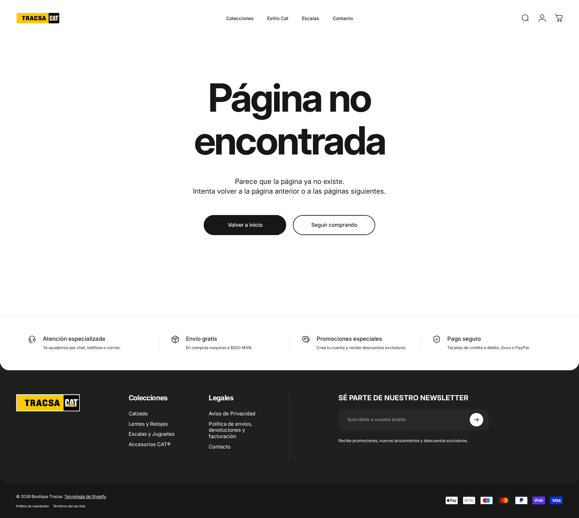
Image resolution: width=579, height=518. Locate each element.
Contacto (220, 447)
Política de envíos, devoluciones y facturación (230, 430)
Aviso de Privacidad (232, 414)
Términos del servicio (69, 506)
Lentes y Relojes (148, 424)
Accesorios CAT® (150, 444)
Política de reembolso (32, 506)
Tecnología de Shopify (85, 496)
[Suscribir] (476, 419)
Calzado (138, 414)
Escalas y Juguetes (152, 434)
